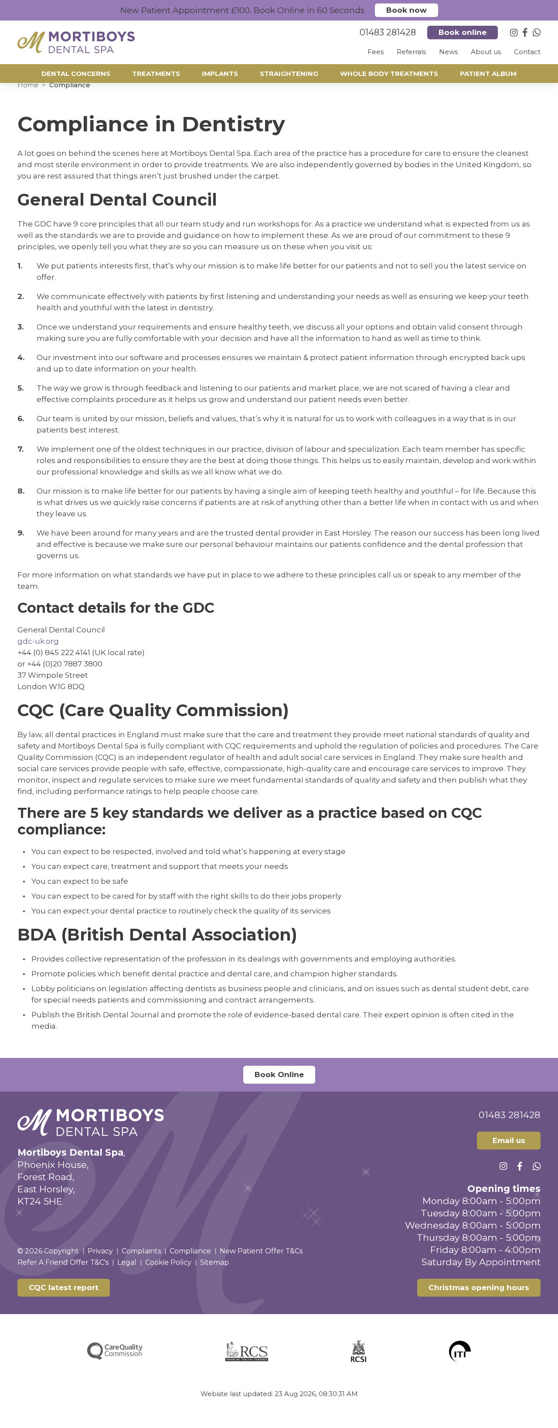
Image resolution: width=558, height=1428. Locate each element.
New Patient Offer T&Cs (261, 1251)
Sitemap (214, 1262)
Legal (126, 1262)
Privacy (100, 1251)
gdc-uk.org (38, 641)
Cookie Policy (168, 1262)
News (448, 52)
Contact (527, 52)
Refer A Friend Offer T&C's (63, 1262)
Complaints (141, 1251)
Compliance (190, 1251)
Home (27, 85)
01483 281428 (510, 1114)
